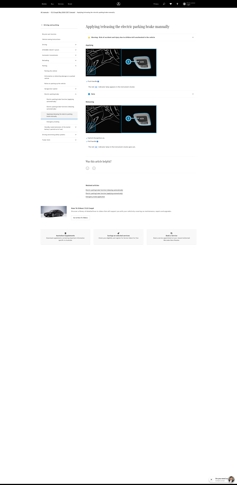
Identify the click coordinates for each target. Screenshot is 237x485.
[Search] (164, 3)
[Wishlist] (170, 3)
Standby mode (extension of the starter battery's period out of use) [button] (57, 128)
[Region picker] (177, 3)
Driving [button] (44, 45)
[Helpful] (87, 168)
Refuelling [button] (45, 60)
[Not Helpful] (94, 168)
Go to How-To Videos (80, 218)
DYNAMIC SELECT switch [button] (50, 50)
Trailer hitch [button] (46, 140)
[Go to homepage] (118, 4)
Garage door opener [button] (51, 89)
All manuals (45, 12)
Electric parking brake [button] (51, 94)
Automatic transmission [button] (50, 55)
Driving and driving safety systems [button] (53, 135)
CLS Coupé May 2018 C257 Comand (63, 12)
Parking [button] (44, 66)
